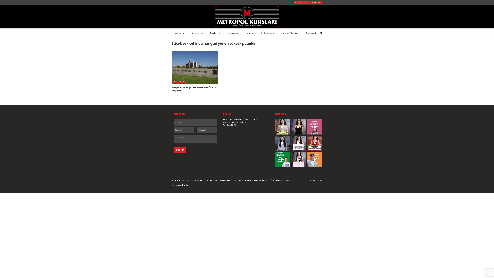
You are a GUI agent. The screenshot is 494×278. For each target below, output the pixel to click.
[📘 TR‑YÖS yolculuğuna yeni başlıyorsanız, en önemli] (282, 126)
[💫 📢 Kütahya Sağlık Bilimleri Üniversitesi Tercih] (282, 159)
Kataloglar (237, 180)
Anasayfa (179, 33)
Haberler (250, 33)
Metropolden (267, 33)
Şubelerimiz (311, 33)
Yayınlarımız (233, 33)
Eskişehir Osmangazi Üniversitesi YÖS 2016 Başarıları (194, 89)
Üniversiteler (225, 180)
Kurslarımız (215, 33)
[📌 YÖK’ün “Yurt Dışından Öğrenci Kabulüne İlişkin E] (298, 159)
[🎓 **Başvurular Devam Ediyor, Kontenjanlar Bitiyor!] (282, 143)
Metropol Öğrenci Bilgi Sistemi (308, 3)
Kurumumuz (197, 33)
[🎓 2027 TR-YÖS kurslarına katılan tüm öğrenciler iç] (298, 143)
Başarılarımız (180, 82)
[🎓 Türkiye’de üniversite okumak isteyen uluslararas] (314, 143)
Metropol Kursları (182, 185)
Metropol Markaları (289, 33)
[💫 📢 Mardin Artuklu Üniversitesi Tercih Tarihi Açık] (314, 126)
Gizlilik (287, 180)
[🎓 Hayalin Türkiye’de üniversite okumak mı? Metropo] (298, 126)
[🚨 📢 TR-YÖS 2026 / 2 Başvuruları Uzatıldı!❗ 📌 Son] (314, 159)
